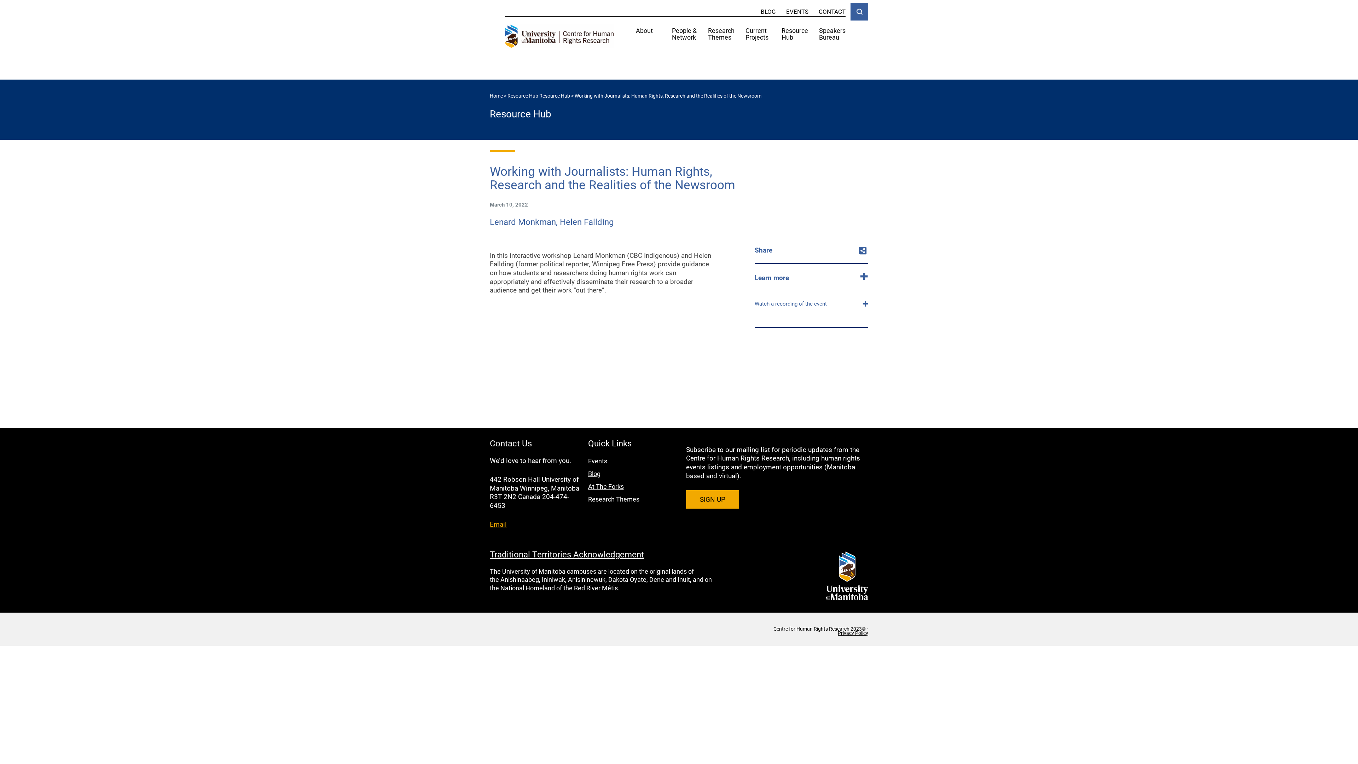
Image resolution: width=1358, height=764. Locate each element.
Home (496, 95)
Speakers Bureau (832, 34)
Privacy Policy (853, 633)
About (644, 31)
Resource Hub (795, 34)
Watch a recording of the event (791, 303)
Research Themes (721, 34)
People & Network (684, 34)
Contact (832, 11)
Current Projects (756, 34)
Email (498, 524)
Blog (768, 11)
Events (797, 11)
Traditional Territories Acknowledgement (567, 554)
